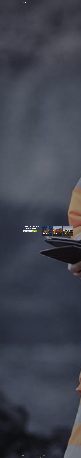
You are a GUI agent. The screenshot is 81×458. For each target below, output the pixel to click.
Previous (54, 455)
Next (58, 455)
